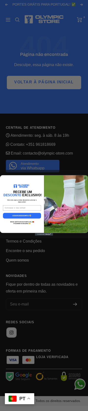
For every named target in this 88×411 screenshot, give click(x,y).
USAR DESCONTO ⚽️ (21, 216)
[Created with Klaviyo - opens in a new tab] (44, 234)
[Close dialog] (85, 178)
